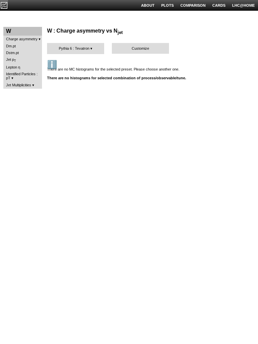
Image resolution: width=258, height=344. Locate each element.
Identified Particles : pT (22, 76)
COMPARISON (193, 5)
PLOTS (167, 5)
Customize (140, 48)
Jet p (11, 59)
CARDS (218, 5)
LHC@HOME (243, 5)
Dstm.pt (12, 53)
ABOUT (148, 5)
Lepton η (13, 67)
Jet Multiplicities (18, 85)
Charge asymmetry (22, 39)
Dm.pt (11, 46)
